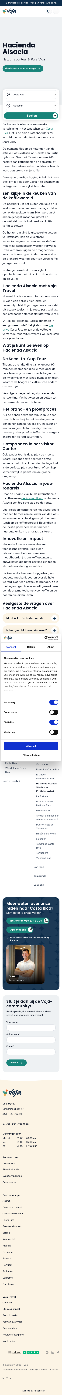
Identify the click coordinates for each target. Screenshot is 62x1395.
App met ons (18, 929)
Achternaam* (13, 1034)
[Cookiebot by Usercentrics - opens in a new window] (44, 638)
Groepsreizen (10, 1182)
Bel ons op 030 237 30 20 (26, 921)
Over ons (8, 1302)
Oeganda (8, 1252)
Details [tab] (31, 647)
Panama (7, 1258)
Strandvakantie (11, 1169)
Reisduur (18, 105)
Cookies (54, 1369)
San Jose (39, 867)
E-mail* (10, 1046)
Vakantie (39, 885)
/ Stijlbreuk (39, 1390)
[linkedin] (52, 1352)
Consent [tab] (11, 647)
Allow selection (31, 755)
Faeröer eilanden (12, 1226)
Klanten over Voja (12, 1322)
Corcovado (42, 764)
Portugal (7, 1265)
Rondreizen (9, 1163)
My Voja (7, 1378)
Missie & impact (11, 1309)
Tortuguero (42, 853)
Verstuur (14, 1062)
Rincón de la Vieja (46, 833)
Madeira (7, 1245)
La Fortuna (42, 796)
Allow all (31, 746)
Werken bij (9, 1341)
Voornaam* (12, 1022)
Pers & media (10, 1315)
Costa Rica (8, 1220)
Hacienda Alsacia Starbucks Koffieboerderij (46, 787)
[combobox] (31, 94)
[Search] (49, 11)
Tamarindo (40, 876)
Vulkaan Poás (43, 858)
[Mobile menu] (56, 11)
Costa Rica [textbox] (18, 94)
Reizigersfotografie (13, 1334)
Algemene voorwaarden (15, 1369)
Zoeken (32, 116)
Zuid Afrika (8, 1284)
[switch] (53, 711)
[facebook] (58, 1352)
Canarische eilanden (13, 1207)
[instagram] (47, 1352)
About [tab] (50, 647)
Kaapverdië (9, 1239)
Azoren (6, 1201)
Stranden (41, 839)
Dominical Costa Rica (47, 769)
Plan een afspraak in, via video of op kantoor (29, 939)
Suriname (8, 1278)
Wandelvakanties (12, 1176)
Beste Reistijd (11, 781)
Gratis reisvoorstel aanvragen (21, 68)
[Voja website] (10, 11)
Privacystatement (39, 1369)
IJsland (6, 1233)
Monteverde (43, 810)
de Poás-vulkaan (32, 498)
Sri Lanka (8, 1271)
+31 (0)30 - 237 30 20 (17, 1124)
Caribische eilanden (13, 1213)
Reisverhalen (10, 1328)
